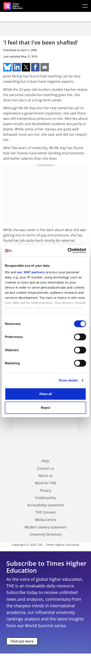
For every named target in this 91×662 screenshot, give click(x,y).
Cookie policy (45, 497)
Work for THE (45, 483)
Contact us (45, 468)
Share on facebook (35, 67)
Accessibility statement (45, 505)
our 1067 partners (31, 272)
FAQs (45, 461)
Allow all (45, 394)
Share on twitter (26, 67)
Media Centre (45, 519)
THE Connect (45, 512)
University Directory (46, 534)
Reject (45, 407)
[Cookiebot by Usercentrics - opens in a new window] (67, 250)
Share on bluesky (7, 67)
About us (45, 475)
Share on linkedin (16, 67)
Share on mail (44, 67)
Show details (68, 380)
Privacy (45, 490)
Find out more (22, 641)
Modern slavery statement (46, 527)
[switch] (80, 337)
